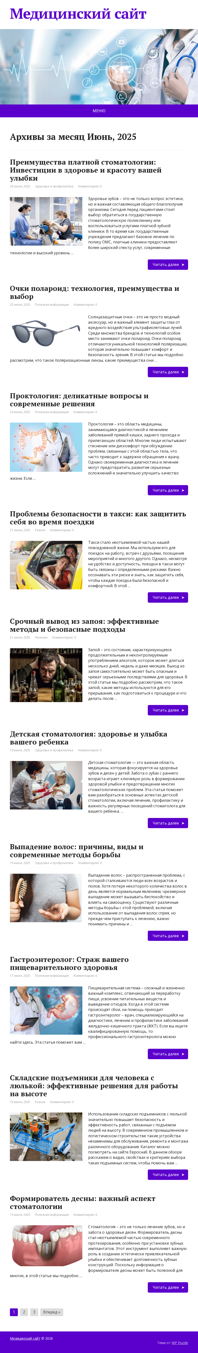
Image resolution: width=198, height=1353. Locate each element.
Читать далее (166, 264)
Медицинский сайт (78, 13)
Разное (40, 530)
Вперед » (51, 1312)
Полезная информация (52, 305)
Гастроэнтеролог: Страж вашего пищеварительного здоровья (69, 963)
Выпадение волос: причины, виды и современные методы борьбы (76, 850)
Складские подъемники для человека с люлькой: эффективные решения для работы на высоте (94, 1085)
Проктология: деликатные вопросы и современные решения (79, 399)
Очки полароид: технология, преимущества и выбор (94, 292)
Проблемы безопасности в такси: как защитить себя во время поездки (98, 518)
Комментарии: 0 (90, 186)
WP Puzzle (180, 1342)
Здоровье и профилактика (54, 186)
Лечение (41, 637)
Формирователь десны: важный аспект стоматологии (83, 1202)
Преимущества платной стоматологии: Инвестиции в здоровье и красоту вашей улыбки (86, 170)
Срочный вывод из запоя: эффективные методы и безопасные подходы (84, 625)
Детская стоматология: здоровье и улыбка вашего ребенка (88, 738)
